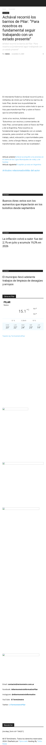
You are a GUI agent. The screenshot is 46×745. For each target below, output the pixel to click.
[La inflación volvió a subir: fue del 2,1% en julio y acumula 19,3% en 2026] (23, 221)
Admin (7, 54)
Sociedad (12, 9)
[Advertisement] (24, 541)
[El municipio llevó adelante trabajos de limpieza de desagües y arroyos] (23, 259)
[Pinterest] (23, 59)
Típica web (23, 741)
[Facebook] (12, 59)
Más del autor (33, 170)
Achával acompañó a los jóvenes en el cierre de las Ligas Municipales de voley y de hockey (23, 159)
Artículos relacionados (14, 170)
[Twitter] (18, 59)
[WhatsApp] (29, 59)
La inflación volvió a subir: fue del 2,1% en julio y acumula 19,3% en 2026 (22, 242)
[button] (4, 3)
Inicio (4, 9)
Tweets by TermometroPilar (13, 336)
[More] (35, 59)
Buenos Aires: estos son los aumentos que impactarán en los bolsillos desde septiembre (22, 204)
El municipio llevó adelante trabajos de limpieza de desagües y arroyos (22, 280)
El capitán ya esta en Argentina (28, 164)
